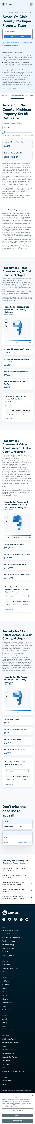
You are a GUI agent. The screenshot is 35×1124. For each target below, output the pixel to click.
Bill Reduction (7, 952)
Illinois (4, 995)
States (4, 978)
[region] (17, 1108)
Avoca (31, 12)
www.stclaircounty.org (25, 842)
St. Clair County (25, 12)
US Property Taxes (10, 12)
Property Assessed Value (12, 123)
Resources (6, 1036)
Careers (5, 1026)
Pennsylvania (7, 1003)
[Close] (33, 1095)
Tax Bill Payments (8, 941)
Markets (5, 961)
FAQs (4, 1084)
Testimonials (6, 1061)
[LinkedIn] (9, 919)
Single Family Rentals (10, 968)
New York (5, 999)
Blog (4, 1046)
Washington (6, 1010)
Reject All (17, 1115)
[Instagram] (15, 919)
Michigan (18, 12)
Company (5, 1016)
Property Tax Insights (9, 1053)
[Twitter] (21, 919)
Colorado (5, 985)
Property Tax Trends (9, 1057)
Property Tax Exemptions (11, 934)
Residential (6, 965)
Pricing (4, 1023)
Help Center (6, 1081)
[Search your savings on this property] (29, 406)
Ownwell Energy (8, 945)
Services (5, 927)
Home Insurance (8, 948)
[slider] (3, 132)
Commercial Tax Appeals (11, 937)
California (5, 981)
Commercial (6, 972)
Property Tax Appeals (10, 930)
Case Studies (7, 1050)
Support (5, 1077)
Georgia (5, 992)
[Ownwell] (8, 4)
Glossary (5, 1068)
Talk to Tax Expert (8, 955)
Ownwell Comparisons (10, 1043)
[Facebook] (3, 919)
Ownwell (11, 314)
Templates (6, 1064)
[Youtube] (26, 919)
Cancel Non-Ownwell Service (13, 1071)
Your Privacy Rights (17, 1110)
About (4, 1019)
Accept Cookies (17, 1120)
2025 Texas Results (9, 1039)
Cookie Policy (13, 1106)
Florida (4, 988)
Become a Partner (8, 1030)
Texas (4, 1006)
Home (3, 12)
